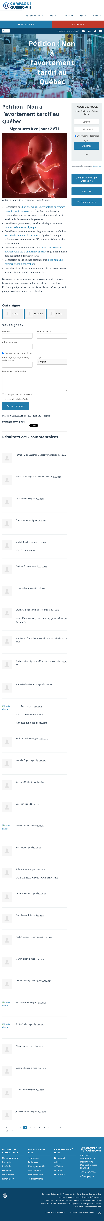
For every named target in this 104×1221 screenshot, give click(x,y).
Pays (39, 357)
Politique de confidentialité (55, 1213)
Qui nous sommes (10, 1158)
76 (7, 1130)
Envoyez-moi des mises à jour (18, 353)
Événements (8, 1170)
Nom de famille (44, 331)
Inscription (7, 1162)
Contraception (34, 1170)
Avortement (33, 1158)
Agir (81, 15)
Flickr (58, 1162)
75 (59, 1127)
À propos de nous (33, 15)
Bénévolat (7, 1166)
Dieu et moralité (35, 1174)
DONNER (79, 24)
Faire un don (8, 1178)
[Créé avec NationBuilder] (5, 1195)
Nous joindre (8, 1174)
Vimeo (59, 1170)
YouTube (60, 1174)
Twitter (59, 1166)
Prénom (6, 331)
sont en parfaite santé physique (20, 227)
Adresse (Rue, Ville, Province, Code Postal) (15, 359)
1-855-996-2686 (88, 1172)
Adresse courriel (9, 342)
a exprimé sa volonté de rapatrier (21, 235)
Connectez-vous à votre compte (82, 1213)
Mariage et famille (36, 1166)
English (6, 31)
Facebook (60, 1158)
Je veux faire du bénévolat (16, 399)
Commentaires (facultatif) (14, 371)
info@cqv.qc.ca (87, 1176)
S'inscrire (87, 191)
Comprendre (68, 15)
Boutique (96, 15)
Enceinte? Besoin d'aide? (68, 31)
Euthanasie (33, 1162)
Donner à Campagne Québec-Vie (87, 179)
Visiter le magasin (86, 201)
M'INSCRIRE (27, 24)
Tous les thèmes (35, 1178)
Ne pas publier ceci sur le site (18, 394)
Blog (51, 15)
